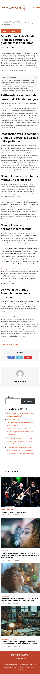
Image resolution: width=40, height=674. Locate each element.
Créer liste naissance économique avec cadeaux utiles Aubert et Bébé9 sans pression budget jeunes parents (20, 450)
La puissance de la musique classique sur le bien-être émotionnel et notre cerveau (19, 599)
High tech (20, 669)
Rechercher (9, 397)
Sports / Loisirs (30, 667)
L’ (7, 269)
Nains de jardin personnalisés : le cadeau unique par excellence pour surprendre (20, 431)
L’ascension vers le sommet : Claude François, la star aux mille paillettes (20, 83)
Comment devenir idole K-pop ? (14, 512)
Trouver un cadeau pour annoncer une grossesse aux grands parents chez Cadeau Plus (20, 441)
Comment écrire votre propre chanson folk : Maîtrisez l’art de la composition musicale (19, 643)
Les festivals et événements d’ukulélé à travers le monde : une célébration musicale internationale (20, 555)
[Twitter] (19, 658)
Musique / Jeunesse (11, 31)
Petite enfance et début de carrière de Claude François (19, 80)
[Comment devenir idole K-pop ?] (20, 492)
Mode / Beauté (7, 509)
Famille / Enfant (8, 667)
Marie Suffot (10, 47)
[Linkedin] (22, 658)
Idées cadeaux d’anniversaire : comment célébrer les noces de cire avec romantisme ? (20, 422)
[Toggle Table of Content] (35, 77)
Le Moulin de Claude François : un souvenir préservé (18, 90)
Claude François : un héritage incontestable (16, 88)
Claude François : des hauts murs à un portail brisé (18, 86)
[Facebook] (16, 658)
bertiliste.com (20, 655)
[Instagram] (25, 658)
